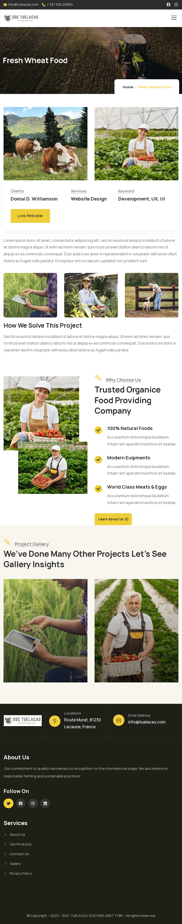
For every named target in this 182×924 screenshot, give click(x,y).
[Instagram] (33, 803)
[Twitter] (9, 803)
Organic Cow (118, 676)
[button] (170, 148)
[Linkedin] (45, 803)
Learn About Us (110, 519)
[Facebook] (21, 803)
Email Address (139, 715)
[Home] (23, 720)
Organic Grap (28, 676)
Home (128, 86)
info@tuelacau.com (147, 722)
